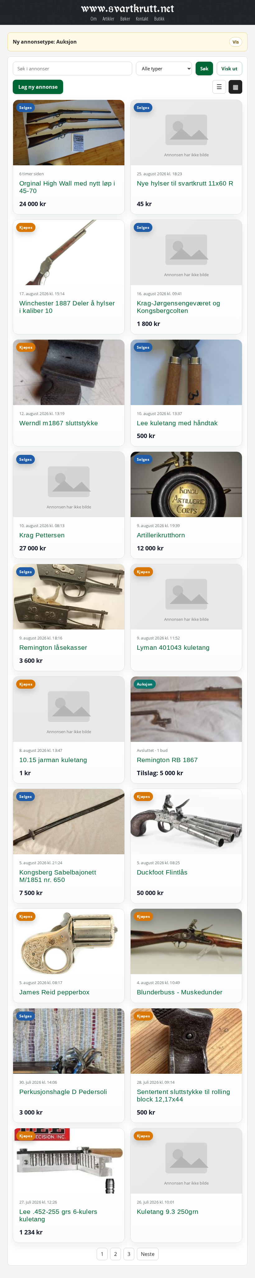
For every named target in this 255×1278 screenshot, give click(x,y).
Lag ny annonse (38, 86)
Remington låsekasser (53, 647)
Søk (204, 68)
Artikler (108, 18)
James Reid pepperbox (54, 992)
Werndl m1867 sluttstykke (58, 423)
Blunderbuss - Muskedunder (179, 992)
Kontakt (142, 18)
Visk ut (229, 68)
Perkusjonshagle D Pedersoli (63, 1091)
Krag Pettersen (42, 535)
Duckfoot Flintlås (162, 872)
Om (93, 18)
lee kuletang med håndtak (177, 423)
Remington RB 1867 (167, 759)
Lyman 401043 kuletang (173, 647)
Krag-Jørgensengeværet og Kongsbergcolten (178, 306)
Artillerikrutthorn (161, 535)
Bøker (125, 18)
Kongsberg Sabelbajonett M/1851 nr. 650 (57, 876)
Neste (148, 1254)
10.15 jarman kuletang (53, 759)
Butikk (159, 18)
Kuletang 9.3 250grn (167, 1211)
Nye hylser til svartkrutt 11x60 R (185, 183)
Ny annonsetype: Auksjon (45, 41)
